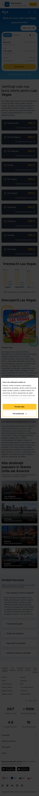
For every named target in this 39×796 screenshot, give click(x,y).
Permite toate (19, 407)
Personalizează (18, 413)
